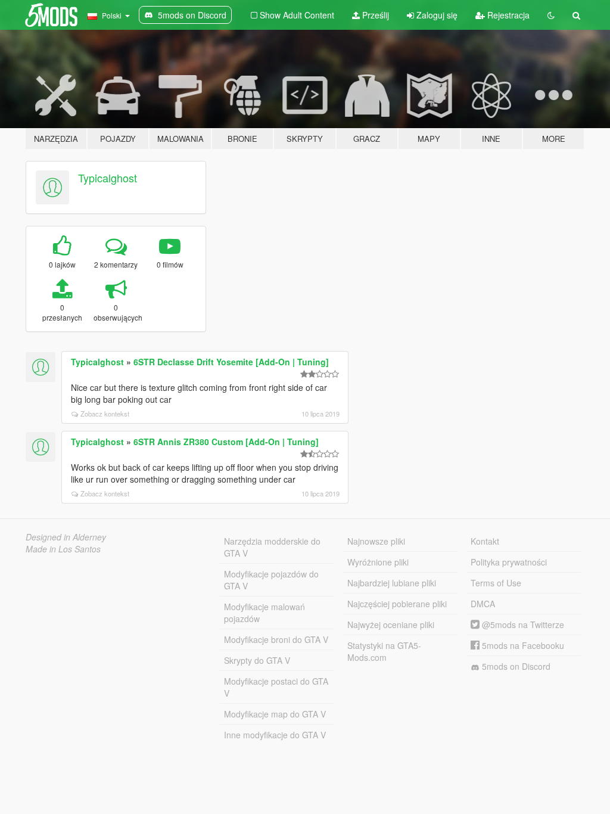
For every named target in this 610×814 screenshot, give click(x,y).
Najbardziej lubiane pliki (391, 583)
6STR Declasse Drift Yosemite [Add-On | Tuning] (231, 362)
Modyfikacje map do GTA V (275, 714)
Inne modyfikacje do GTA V (275, 735)
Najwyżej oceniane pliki (390, 624)
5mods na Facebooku (522, 645)
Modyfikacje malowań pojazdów (264, 613)
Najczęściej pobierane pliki (397, 604)
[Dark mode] (551, 15)
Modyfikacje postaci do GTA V (276, 687)
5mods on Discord (515, 666)
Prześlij (374, 15)
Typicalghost (107, 177)
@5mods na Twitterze (522, 624)
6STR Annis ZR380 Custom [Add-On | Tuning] (226, 442)
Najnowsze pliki (376, 541)
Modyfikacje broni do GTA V (276, 639)
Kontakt (485, 541)
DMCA (483, 604)
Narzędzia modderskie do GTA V (272, 547)
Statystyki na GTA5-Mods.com (384, 651)
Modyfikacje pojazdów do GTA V (271, 580)
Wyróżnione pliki (378, 562)
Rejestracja (507, 15)
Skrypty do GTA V (257, 660)
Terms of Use (496, 583)
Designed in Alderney (66, 537)
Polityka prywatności (509, 562)
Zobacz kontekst (104, 413)
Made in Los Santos (63, 549)
